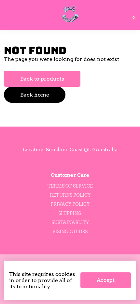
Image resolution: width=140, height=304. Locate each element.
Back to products (42, 79)
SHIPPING (70, 213)
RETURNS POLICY (70, 195)
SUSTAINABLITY (70, 222)
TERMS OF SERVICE (70, 186)
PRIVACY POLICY (70, 204)
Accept (106, 280)
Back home (34, 95)
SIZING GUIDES (70, 231)
